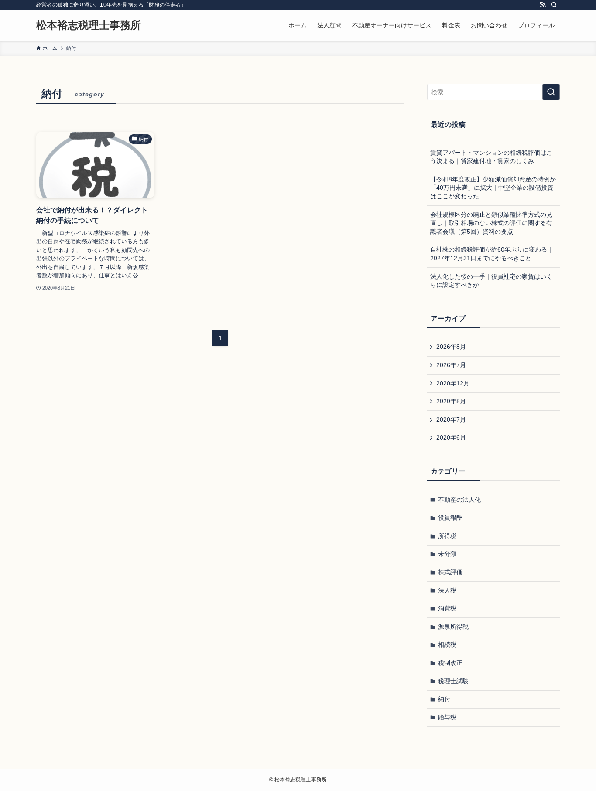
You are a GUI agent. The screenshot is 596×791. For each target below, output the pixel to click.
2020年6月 (451, 437)
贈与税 (447, 717)
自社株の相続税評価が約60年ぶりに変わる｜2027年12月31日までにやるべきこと (491, 254)
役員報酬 (450, 517)
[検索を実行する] (551, 92)
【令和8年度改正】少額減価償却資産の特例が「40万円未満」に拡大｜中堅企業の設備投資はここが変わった (493, 188)
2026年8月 (451, 346)
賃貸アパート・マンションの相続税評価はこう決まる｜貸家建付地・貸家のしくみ (491, 157)
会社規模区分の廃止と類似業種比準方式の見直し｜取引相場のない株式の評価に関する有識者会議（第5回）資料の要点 (491, 223)
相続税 (447, 644)
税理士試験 (453, 681)
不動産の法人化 (459, 499)
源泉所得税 (453, 626)
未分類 (447, 553)
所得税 (447, 535)
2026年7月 (451, 364)
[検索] (554, 5)
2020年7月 (451, 419)
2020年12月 (452, 383)
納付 (444, 699)
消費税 (447, 608)
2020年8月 (451, 401)
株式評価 (450, 572)
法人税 (447, 590)
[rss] (542, 5)
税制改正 (450, 662)
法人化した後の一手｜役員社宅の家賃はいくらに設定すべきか (491, 281)
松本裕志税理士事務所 (88, 25)
